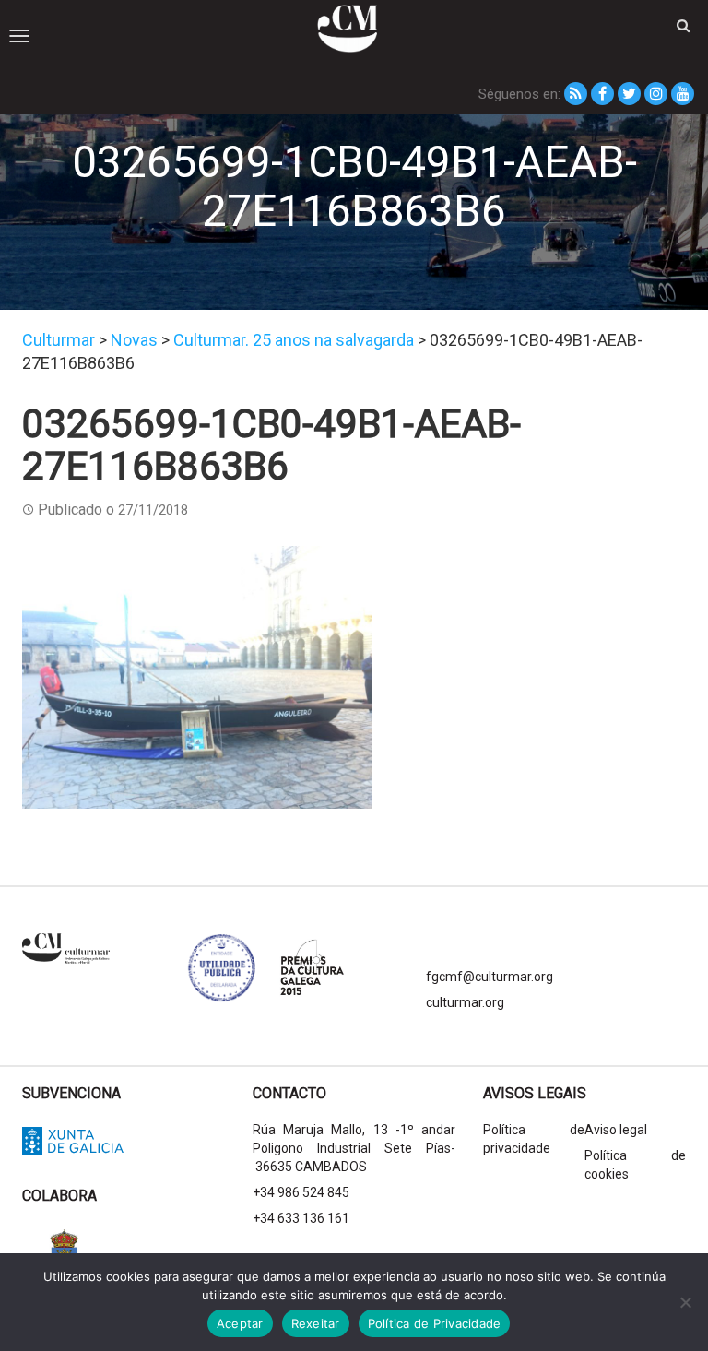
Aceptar (240, 1323)
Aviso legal (615, 1129)
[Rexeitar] (685, 1302)
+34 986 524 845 (301, 1192)
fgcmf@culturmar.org (489, 976)
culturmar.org (465, 1002)
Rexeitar (315, 1323)
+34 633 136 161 (301, 1218)
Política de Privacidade (435, 1323)
